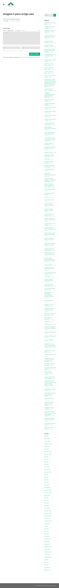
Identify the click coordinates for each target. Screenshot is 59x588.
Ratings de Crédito (48, 152)
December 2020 (47, 490)
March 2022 (46, 467)
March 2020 (46, 508)
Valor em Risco (47, 276)
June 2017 (46, 562)
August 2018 (47, 549)
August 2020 (47, 495)
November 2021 (47, 472)
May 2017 (46, 564)
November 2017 (47, 552)
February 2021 (47, 487)
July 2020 (46, 497)
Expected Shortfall (48, 264)
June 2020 (46, 500)
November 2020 (47, 492)
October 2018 (47, 544)
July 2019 (46, 526)
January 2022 (47, 469)
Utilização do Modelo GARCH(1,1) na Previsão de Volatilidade (50, 180)
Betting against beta (48, 300)
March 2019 (46, 536)
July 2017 (46, 559)
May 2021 (46, 479)
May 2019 (46, 531)
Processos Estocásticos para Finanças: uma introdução (49, 360)
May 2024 (46, 449)
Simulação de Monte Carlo (50, 354)
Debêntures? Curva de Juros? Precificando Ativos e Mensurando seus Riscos (50, 345)
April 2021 (46, 482)
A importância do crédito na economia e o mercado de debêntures (49, 139)
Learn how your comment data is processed (29, 57)
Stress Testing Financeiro (49, 189)
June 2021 (46, 477)
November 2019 (47, 516)
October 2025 (47, 441)
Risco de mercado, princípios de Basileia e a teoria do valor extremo (49, 260)
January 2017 (47, 570)
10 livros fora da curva (49, 398)
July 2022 (46, 456)
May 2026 (46, 436)
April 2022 (46, 464)
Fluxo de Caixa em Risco (49, 169)
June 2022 (46, 459)
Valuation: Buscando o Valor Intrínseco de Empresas (49, 404)
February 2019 (47, 539)
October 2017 (47, 554)
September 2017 (47, 557)
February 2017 (47, 567)
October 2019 (47, 518)
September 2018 (47, 546)
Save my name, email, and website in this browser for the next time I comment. (15, 50)
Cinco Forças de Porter (49, 199)
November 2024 (47, 443)
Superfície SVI (47, 321)
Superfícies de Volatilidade (50, 332)
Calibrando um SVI (48, 324)
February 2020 (47, 510)
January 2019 (47, 541)
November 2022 (47, 454)
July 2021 (46, 474)
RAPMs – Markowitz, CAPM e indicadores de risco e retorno (49, 185)
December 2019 (47, 513)
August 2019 (47, 523)
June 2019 (46, 528)
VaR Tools (46, 197)
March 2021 (46, 485)
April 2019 (46, 534)
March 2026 (46, 438)
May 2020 (46, 503)
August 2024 (47, 446)
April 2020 (46, 505)
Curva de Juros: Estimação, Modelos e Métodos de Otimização (50, 51)
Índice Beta (46, 159)
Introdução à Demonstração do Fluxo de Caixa (50, 175)
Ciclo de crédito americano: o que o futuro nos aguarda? (50, 394)
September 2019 (47, 521)
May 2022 (46, 461)
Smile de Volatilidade (48, 340)
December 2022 (47, 451)
